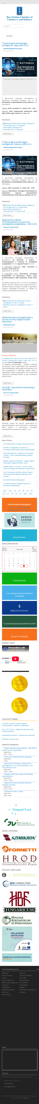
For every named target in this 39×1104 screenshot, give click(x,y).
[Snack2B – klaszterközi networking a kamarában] (19, 410)
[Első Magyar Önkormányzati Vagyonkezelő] (19, 876)
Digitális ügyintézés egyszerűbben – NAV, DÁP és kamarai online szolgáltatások (19, 749)
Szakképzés (5, 985)
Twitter (7, 30)
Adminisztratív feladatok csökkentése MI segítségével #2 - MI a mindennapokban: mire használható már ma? (17, 765)
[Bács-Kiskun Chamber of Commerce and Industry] (19, 9)
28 (23, 566)
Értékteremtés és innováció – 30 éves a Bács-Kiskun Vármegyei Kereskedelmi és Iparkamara (19, 467)
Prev (10, 491)
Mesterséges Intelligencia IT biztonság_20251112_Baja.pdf (13, 128)
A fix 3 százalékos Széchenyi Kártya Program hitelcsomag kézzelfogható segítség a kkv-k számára (18, 474)
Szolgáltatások (6, 987)
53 (12, 494)
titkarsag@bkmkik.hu (10, 1086)
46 (15, 491)
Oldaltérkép (5, 973)
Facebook (4, 30)
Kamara (4, 978)
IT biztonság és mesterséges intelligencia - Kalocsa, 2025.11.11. (17, 143)
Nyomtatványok (6, 994)
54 (16, 494)
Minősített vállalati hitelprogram (14, 480)
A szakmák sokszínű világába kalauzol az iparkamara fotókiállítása (16, 484)
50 (31, 491)
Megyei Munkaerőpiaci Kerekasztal (8, 991)
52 (8, 494)
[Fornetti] (19, 849)
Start (4, 491)
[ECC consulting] (19, 884)
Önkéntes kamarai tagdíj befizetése (20, 510)
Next (25, 494)
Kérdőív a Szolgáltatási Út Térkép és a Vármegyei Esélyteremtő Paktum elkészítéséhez (19, 449)
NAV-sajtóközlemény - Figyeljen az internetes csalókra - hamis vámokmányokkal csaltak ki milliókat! (18, 455)
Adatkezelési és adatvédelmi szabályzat (27, 991)
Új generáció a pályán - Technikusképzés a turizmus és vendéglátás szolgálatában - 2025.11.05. (19, 221)
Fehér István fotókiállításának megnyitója (18, 757)
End (30, 494)
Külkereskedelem (24, 980)
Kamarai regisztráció (8, 980)
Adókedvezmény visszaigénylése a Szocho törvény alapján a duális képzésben (17, 319)
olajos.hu (26, 1098)
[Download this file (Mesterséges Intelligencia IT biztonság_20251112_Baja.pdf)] (19, 124)
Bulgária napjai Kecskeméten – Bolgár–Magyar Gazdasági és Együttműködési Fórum (18, 462)
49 (27, 491)
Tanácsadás (23, 978)
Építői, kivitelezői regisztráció (10, 982)
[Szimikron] (19, 839)
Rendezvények (24, 985)
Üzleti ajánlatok (24, 982)
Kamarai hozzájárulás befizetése (19, 507)
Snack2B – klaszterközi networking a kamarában (18, 388)
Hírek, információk (7, 975)
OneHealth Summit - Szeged (13, 791)
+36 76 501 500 (8, 1083)
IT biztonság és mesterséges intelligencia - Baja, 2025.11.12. (15, 44)
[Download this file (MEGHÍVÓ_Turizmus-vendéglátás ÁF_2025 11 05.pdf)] (19, 302)
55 (20, 494)
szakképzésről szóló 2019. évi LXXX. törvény (18, 358)
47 (19, 491)
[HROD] (19, 861)
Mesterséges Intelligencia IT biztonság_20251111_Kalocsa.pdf (14, 210)
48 (23, 491)
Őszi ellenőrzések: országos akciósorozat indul (18, 444)
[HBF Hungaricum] (19, 902)
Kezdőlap (22, 987)
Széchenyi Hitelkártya (26, 975)
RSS (15, 30)
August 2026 (19, 549)
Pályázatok (23, 973)
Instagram (11, 30)
